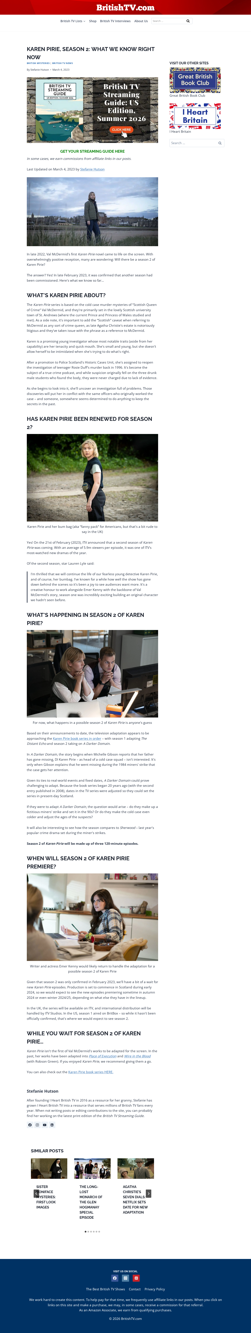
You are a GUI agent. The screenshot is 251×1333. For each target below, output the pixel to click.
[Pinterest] (136, 1278)
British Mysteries (38, 63)
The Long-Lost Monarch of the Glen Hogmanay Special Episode (91, 1202)
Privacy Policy (155, 1289)
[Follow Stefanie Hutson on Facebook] (30, 1125)
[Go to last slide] (36, 1194)
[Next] (148, 1194)
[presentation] (49, 1168)
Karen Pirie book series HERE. (90, 1072)
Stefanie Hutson (39, 69)
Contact (135, 1289)
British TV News (62, 63)
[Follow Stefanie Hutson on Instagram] (37, 1125)
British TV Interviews (115, 21)
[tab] (85, 1232)
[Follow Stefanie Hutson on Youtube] (44, 1125)
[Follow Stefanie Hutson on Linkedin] (52, 1125)
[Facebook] (114, 1278)
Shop (92, 21)
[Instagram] (125, 1278)
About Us (141, 21)
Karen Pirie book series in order (77, 738)
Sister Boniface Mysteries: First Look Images (46, 1197)
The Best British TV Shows (105, 1289)
